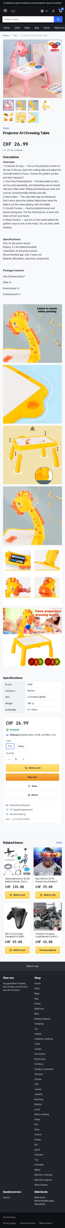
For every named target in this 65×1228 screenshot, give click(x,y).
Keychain (38, 1099)
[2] (20, 105)
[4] (45, 105)
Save (34, 786)
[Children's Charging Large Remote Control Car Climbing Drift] (48, 917)
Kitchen (38, 1104)
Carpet (37, 1033)
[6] (20, 117)
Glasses (38, 1074)
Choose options (47, 950)
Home (7, 27)
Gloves (38, 1079)
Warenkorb (39, 1204)
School (37, 1134)
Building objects (42, 1018)
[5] (8, 117)
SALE (17, 27)
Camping (39, 1023)
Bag (37, 27)
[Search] (58, 19)
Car (36, 1028)
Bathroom (39, 1008)
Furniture (38, 1064)
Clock (37, 1044)
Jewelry (38, 1094)
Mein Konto (40, 1197)
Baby (27, 27)
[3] (33, 105)
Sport (37, 1149)
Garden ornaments (43, 1069)
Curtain (37, 1049)
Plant (36, 1129)
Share (34, 794)
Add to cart (35, 767)
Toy (15, 35)
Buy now (32, 777)
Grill (36, 1084)
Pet (36, 1124)
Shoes (37, 1139)
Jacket (37, 1089)
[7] (33, 117)
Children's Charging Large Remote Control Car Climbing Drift (47, 935)
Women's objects (43, 1180)
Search (6, 1197)
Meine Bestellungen (44, 1200)
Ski (35, 1144)
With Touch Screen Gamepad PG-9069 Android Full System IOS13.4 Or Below (14, 935)
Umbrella (39, 1164)
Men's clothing (41, 1114)
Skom (6, 128)
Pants (37, 1119)
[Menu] (5, 11)
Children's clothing (43, 1039)
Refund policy (45, 1223)
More (59, 842)
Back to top (32, 966)
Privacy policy (9, 1223)
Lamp (37, 1109)
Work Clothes (41, 1185)
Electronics (40, 1059)
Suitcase (38, 1154)
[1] (8, 105)
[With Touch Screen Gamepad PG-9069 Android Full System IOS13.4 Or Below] (17, 917)
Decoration (40, 1054)
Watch (37, 1169)
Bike (36, 1013)
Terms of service (27, 1223)
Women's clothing (43, 1174)
